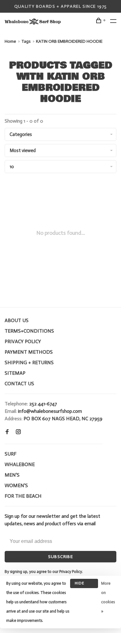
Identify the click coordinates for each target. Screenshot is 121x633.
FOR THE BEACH (23, 496)
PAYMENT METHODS (29, 352)
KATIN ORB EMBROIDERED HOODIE (69, 41)
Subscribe (60, 556)
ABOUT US (17, 320)
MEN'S (12, 475)
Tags (26, 41)
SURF (10, 454)
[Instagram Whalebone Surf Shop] (18, 432)
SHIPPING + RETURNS (29, 362)
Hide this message (84, 584)
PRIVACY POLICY (23, 341)
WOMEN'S (16, 485)
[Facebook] (7, 432)
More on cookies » (108, 597)
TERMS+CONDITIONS (29, 331)
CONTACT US (19, 383)
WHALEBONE (20, 464)
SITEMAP (15, 373)
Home (10, 41)
